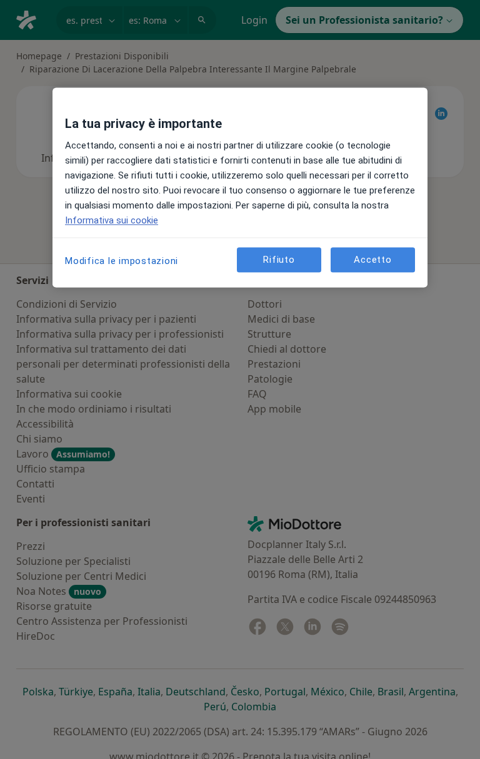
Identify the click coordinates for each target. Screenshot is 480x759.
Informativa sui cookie (111, 221)
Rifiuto (278, 259)
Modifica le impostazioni (121, 261)
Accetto (372, 259)
